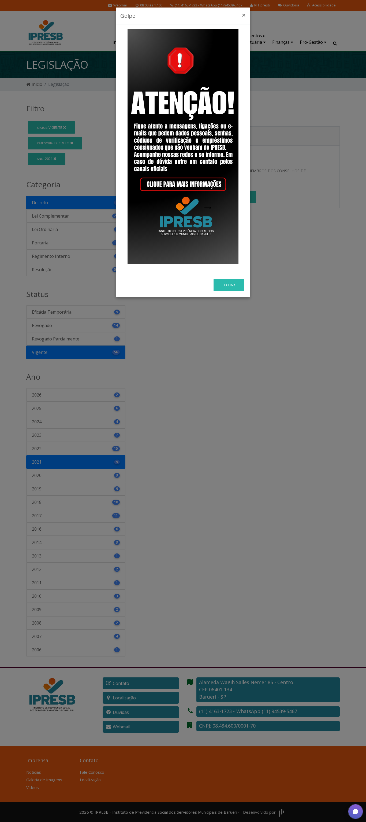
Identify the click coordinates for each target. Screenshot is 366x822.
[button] (355, 811)
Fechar (229, 284)
